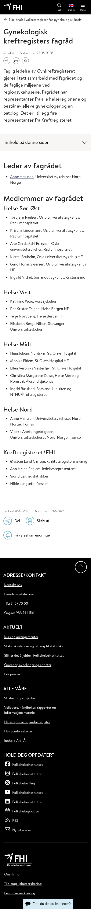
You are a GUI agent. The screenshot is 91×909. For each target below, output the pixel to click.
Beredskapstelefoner (19, 594)
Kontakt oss (13, 584)
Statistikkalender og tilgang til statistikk (33, 646)
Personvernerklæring (19, 893)
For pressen (13, 674)
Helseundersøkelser (18, 731)
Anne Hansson (22, 176)
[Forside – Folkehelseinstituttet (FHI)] (13, 7)
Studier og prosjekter (19, 698)
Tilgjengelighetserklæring (23, 883)
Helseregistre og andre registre (27, 721)
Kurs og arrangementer (21, 636)
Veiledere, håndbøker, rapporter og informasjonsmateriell (30, 710)
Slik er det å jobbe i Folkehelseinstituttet (34, 655)
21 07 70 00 (19, 603)
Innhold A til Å (15, 740)
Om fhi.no (11, 874)
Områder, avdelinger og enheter (27, 664)
